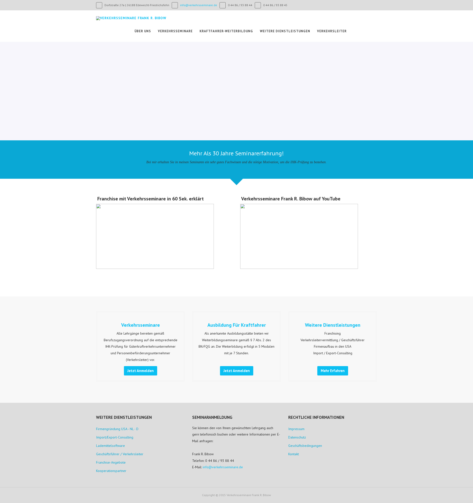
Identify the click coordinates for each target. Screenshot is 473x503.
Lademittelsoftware (110, 445)
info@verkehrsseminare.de (198, 5)
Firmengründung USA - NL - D (117, 429)
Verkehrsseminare (175, 31)
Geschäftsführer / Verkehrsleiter (119, 454)
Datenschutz (297, 437)
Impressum (296, 429)
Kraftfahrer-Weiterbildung (226, 31)
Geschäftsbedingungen (305, 445)
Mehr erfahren (333, 370)
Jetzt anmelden (140, 370)
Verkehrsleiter (332, 31)
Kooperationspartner (111, 471)
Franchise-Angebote (111, 462)
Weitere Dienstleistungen (285, 31)
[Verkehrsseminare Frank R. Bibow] (131, 18)
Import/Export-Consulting (114, 437)
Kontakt (293, 454)
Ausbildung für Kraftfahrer (236, 325)
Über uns (143, 31)
